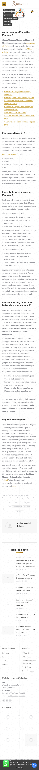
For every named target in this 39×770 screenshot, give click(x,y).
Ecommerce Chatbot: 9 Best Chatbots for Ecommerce (24, 603)
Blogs (4, 661)
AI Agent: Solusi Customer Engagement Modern (25, 576)
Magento (7, 21)
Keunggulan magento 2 (10, 154)
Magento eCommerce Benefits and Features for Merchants (25, 630)
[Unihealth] (31, 740)
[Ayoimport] (19, 740)
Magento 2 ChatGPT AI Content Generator (24, 589)
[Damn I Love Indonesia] (19, 717)
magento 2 (19, 511)
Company (5, 653)
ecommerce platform (9, 509)
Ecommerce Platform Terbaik (15, 113)
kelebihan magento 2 (22, 509)
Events (4, 664)
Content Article (9, 13)
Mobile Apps (26, 667)
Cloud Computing (28, 671)
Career (4, 657)
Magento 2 (7, 24)
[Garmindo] (8, 717)
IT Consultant (26, 653)
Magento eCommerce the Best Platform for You (25, 615)
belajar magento (17, 506)
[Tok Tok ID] (19, 728)
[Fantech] (8, 740)
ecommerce (27, 506)
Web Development (28, 657)
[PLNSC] (31, 728)
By (15, 503)
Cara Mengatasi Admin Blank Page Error (19, 98)
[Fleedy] (8, 728)
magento (32, 509)
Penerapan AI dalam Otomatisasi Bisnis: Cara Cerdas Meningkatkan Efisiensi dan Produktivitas (25, 562)
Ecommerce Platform (10, 19)
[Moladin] (31, 717)
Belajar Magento (9, 10)
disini (6, 480)
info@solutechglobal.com (16, 696)
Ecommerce (8, 16)
